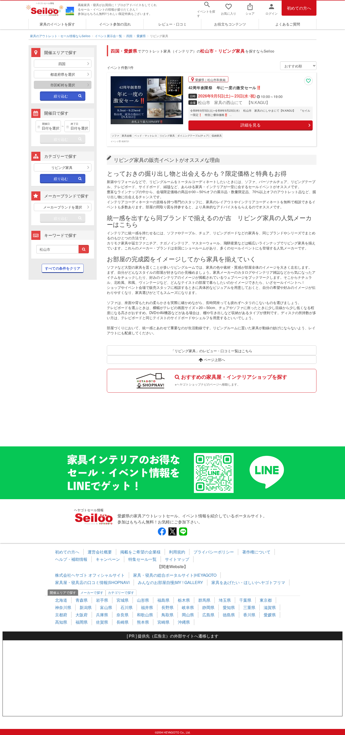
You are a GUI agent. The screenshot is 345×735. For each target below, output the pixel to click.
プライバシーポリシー (213, 552)
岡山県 (188, 615)
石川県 (126, 607)
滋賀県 (270, 607)
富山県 (106, 607)
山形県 (143, 600)
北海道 (61, 600)
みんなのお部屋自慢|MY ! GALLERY (170, 582)
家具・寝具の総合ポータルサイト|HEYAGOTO (174, 575)
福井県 (147, 607)
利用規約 (177, 552)
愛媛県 (141, 36)
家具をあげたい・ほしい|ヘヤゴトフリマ (248, 582)
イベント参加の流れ (115, 24)
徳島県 (229, 615)
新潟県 (86, 607)
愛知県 (229, 607)
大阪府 (82, 615)
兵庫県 (102, 615)
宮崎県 (163, 622)
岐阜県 (188, 607)
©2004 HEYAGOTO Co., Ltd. (172, 732)
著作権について (256, 552)
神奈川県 (63, 607)
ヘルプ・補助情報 (71, 559)
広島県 (208, 615)
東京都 (266, 600)
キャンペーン (108, 559)
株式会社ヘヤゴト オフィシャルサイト (90, 575)
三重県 (249, 607)
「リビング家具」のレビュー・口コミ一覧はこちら (211, 350)
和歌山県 (145, 615)
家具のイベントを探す (57, 24)
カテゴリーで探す (121, 592)
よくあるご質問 (287, 24)
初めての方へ (299, 8)
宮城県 (122, 600)
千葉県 (245, 600)
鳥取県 (167, 615)
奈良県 (122, 615)
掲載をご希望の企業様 (140, 552)
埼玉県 (225, 600)
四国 (129, 36)
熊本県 (143, 622)
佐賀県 (102, 622)
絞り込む (61, 95)
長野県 (167, 607)
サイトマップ (177, 559)
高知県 (61, 622)
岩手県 (102, 600)
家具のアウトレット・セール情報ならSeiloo (60, 36)
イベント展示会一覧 (108, 36)
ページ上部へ (214, 359)
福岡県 (82, 622)
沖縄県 (184, 622)
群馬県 (204, 600)
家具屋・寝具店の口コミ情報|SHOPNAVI (92, 582)
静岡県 (208, 607)
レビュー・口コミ (172, 24)
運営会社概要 (100, 552)
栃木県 (184, 600)
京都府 (61, 615)
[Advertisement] (63, 365)
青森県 (82, 600)
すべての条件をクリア (62, 268)
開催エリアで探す (63, 592)
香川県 (249, 615)
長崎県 (122, 622)
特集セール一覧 (142, 559)
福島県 (163, 600)
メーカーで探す (91, 592)
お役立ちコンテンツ (230, 24)
